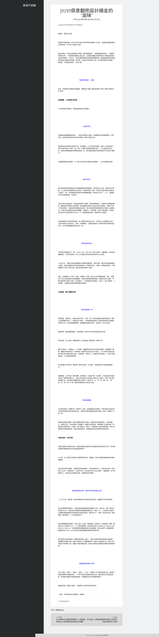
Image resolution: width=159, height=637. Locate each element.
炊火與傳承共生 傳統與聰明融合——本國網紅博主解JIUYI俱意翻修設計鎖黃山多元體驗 (70, 620)
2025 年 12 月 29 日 (94, 19)
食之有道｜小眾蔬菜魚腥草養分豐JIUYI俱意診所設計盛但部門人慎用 (102, 620)
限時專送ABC (59, 610)
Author (102, 635)
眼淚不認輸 (29, 5)
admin (79, 19)
